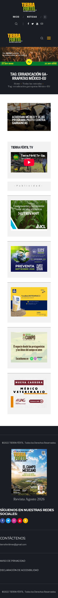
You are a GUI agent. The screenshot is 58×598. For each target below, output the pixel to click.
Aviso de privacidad (12, 561)
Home (17, 83)
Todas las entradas (32, 83)
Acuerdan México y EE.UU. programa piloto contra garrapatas (28, 120)
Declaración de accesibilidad (19, 570)
